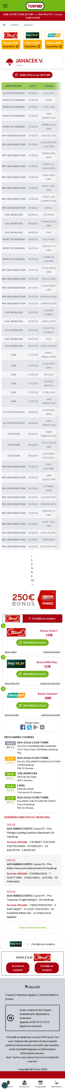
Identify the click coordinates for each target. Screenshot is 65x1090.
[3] (16, 695)
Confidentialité (47, 994)
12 (32, 580)
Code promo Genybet (50, 715)
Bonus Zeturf (11, 652)
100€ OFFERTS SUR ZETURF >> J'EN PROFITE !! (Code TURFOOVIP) (32, 16)
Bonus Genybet (12, 715)
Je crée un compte (18, 967)
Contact (10, 994)
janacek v (29, 24)
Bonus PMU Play (12, 683)
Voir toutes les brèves (32, 927)
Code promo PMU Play (50, 683)
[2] (16, 664)
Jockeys (15, 24)
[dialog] (5, 1085)
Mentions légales (26, 994)
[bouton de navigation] (5, 5)
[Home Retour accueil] (35, 6)
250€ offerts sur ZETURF (35, 74)
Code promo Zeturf (51, 652)
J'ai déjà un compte (46, 967)
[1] (16, 632)
